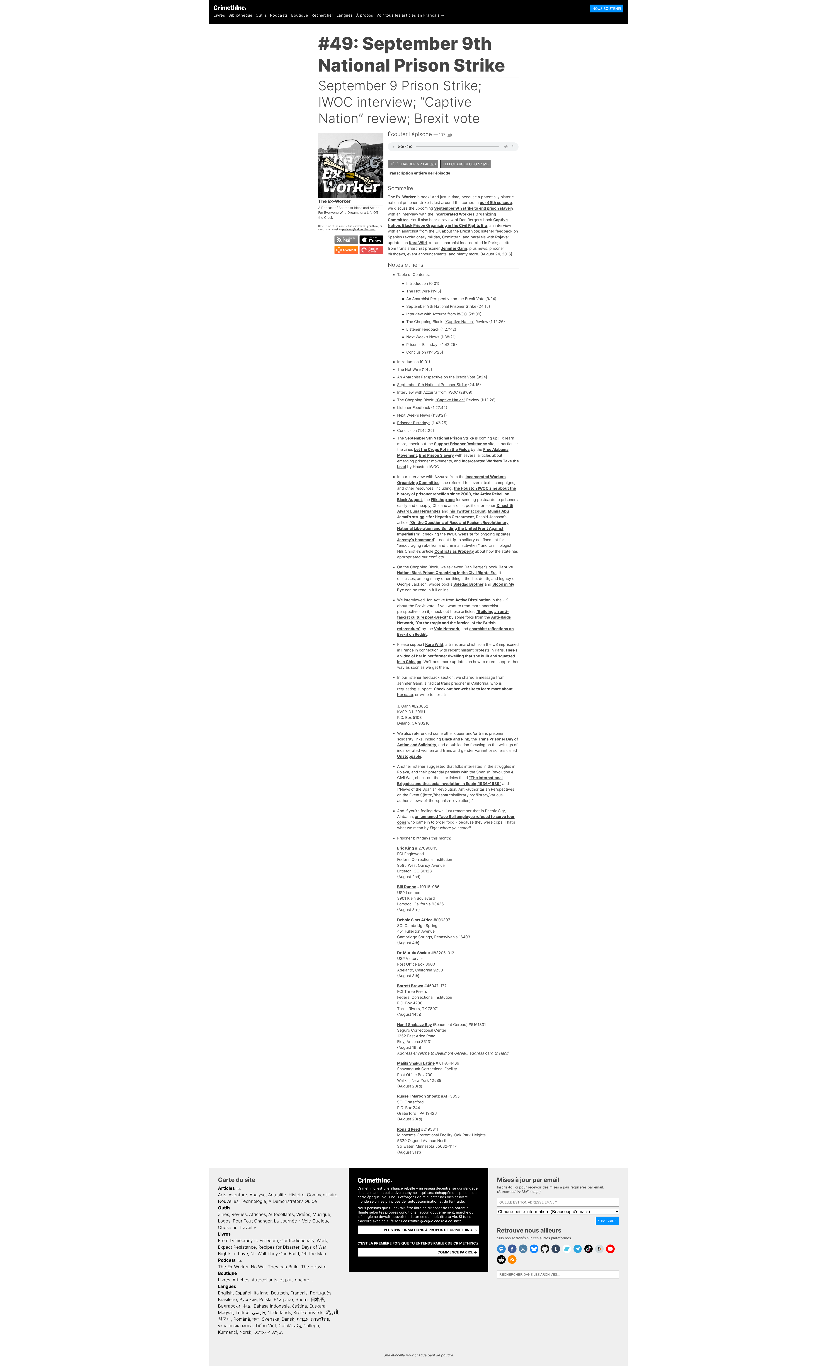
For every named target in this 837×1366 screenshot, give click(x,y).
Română (241, 1319)
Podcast (227, 1260)
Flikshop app (443, 499)
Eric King (405, 848)
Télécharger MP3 (413, 164)
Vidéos (303, 1214)
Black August (409, 499)
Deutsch (279, 1293)
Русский (248, 1299)
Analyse (258, 1194)
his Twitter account (467, 511)
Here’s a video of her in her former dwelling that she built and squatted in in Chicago (457, 656)
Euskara (317, 1306)
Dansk (288, 1319)
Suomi (302, 1299)
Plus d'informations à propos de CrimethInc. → (430, 1230)
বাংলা (255, 1319)
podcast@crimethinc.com (358, 229)
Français (299, 1293)
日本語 (317, 1299)
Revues (239, 1214)
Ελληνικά (283, 1299)
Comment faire (322, 1194)
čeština (299, 1306)
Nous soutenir (606, 8)
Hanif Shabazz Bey (414, 1024)
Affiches (257, 1214)
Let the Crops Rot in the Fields (442, 449)
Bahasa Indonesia (272, 1306)
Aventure (238, 1194)
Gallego (311, 1325)
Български (229, 1306)
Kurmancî (227, 1332)
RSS (238, 1188)
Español (243, 1293)
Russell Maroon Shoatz (418, 1096)
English (225, 1293)
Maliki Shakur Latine (416, 1063)
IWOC (462, 314)
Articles (226, 1188)
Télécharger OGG (465, 164)
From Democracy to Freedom (248, 1240)
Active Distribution (473, 600)
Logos (224, 1221)
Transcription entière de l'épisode (419, 173)
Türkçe (242, 1312)
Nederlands (279, 1312)
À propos (364, 15)
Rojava (501, 237)
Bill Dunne (406, 886)
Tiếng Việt (265, 1325)
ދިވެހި (297, 1325)
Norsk (245, 1332)
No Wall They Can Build (274, 1253)
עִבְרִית (302, 1319)
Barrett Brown (410, 985)
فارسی (258, 1312)
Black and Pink (455, 739)
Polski (265, 1299)
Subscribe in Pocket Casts (371, 250)
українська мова (235, 1325)
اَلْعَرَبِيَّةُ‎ (332, 1312)
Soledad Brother (468, 584)
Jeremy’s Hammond (415, 539)
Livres (219, 15)
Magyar (225, 1312)
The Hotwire (314, 1266)
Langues (345, 15)
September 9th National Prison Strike (439, 438)
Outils (261, 15)
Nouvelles (228, 1201)
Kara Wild (418, 242)
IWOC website (460, 534)
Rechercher (322, 15)
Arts (222, 1194)
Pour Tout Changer (252, 1221)
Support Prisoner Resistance (460, 443)
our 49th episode (496, 202)
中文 (247, 1306)
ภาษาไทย (320, 1319)
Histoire (297, 1194)
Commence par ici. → (457, 1252)
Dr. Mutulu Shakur (413, 953)
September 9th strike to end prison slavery (473, 208)
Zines (223, 1214)
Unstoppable (409, 756)
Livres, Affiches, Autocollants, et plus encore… (265, 1279)
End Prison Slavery (436, 455)
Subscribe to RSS (346, 239)
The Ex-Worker (402, 197)
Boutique (299, 15)
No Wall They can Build (275, 1266)
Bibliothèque (240, 15)
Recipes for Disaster (278, 1247)
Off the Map (313, 1253)
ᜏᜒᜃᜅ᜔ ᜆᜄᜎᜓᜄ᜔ (268, 1332)
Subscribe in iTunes (371, 239)
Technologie (253, 1201)
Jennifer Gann (454, 248)
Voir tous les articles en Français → (410, 15)
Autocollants (281, 1214)
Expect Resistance (237, 1247)
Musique (321, 1214)
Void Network (446, 628)
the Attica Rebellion (491, 494)
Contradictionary (297, 1240)
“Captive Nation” (459, 321)
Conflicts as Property (454, 551)
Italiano (261, 1293)
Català (285, 1325)
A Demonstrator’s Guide (293, 1201)
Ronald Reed (408, 1129)
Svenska (270, 1319)
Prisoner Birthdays (422, 344)
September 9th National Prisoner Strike (441, 306)
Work (322, 1240)
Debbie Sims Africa (414, 920)
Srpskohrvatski (308, 1312)
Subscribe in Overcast (346, 250)
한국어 (224, 1319)
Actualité (277, 1194)
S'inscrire (607, 1221)
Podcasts (279, 15)
